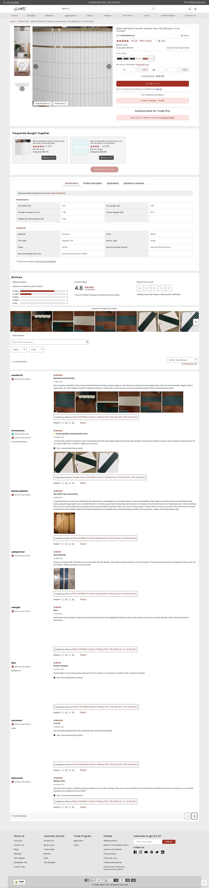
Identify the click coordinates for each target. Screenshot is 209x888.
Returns (47, 854)
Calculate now (142, 64)
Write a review (145, 41)
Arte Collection (58, 193)
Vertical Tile (23, 21)
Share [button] (186, 35)
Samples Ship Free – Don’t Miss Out (104, 2)
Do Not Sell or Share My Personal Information (114, 868)
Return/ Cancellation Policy (116, 845)
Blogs (16, 849)
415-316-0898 (13, 2)
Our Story (18, 840)
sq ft (145, 69)
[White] (151, 58)
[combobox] (107, 8)
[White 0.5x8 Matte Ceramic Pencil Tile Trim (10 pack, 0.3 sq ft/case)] (80, 157)
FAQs (46, 858)
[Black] (119, 58)
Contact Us (19, 845)
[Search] (153, 8)
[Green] (126, 58)
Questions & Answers (133, 183)
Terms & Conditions (113, 849)
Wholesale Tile (20, 862)
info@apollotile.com (196, 2)
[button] (195, 9)
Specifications (71, 183)
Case (184, 69)
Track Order (49, 849)
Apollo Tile (104, 885)
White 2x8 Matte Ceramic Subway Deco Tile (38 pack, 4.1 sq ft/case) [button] (62, 21)
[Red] (145, 58)
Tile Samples (49, 862)
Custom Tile (19, 867)
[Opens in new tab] (19, 884)
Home (12, 21)
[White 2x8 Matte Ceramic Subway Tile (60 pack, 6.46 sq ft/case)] (23, 157)
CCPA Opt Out (110, 858)
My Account (49, 845)
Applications (113, 183)
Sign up (168, 842)
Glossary (18, 854)
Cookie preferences (113, 862)
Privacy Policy (110, 854)
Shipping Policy (110, 840)
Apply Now (78, 840)
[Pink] (139, 58)
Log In (76, 845)
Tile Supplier (19, 858)
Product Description (92, 183)
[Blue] (132, 58)
